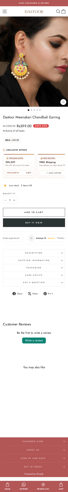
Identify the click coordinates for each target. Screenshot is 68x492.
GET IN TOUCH (33, 466)
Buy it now (34, 222)
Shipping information (34, 260)
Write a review (34, 340)
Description (34, 253)
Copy (28, 173)
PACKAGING (34, 267)
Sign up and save (33, 458)
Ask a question (34, 282)
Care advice (34, 275)
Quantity (9, 193)
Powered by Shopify (34, 474)
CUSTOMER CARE (33, 441)
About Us (33, 450)
